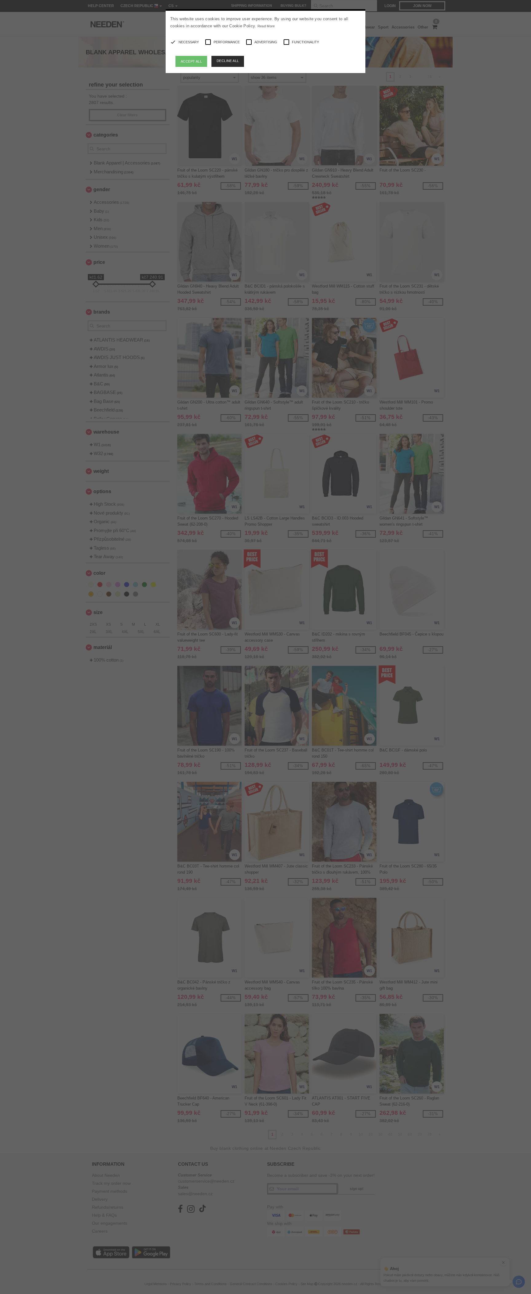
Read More (266, 26)
